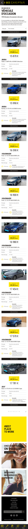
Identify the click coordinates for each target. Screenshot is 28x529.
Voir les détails (14, 79)
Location (14, 502)
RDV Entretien (14, 500)
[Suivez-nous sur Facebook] (11, 515)
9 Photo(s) (6, 73)
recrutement (14, 504)
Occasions (14, 498)
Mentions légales (7, 519)
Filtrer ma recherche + (14, 32)
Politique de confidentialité (18, 519)
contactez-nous (14, 508)
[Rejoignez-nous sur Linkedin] (17, 515)
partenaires (14, 506)
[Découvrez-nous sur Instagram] (14, 515)
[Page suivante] (26, 411)
